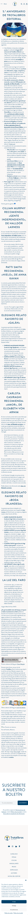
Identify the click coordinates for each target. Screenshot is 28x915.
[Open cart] (26, 4)
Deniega (14, 905)
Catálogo (14, 854)
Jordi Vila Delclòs (20, 708)
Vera (24, 176)
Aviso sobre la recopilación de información (14, 814)
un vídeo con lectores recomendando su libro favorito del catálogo (15, 107)
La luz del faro (14, 580)
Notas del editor (14, 876)
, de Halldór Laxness (11, 235)
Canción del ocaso (11, 163)
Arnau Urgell (17, 752)
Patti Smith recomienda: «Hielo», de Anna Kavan (14, 272)
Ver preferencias (14, 909)
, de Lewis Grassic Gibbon (13, 126)
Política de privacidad (18, 913)
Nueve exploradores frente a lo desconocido (15, 164)
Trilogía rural (12, 144)
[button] (26, 880)
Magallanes (14, 863)
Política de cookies (9, 913)
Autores (14, 873)
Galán (24, 329)
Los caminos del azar (18, 168)
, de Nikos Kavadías (12, 84)
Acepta (14, 901)
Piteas (14, 857)
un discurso (9, 74)
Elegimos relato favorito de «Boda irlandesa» (14, 498)
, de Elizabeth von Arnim (15, 424)
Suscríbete (23, 803)
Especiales (14, 870)
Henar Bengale (21, 664)
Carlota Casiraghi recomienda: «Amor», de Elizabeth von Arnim (14, 403)
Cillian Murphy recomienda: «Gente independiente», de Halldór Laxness (14, 217)
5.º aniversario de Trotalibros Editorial (14, 15)
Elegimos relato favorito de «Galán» (14, 319)
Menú (5, 4)
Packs (14, 867)
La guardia (22, 150)
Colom (14, 860)
